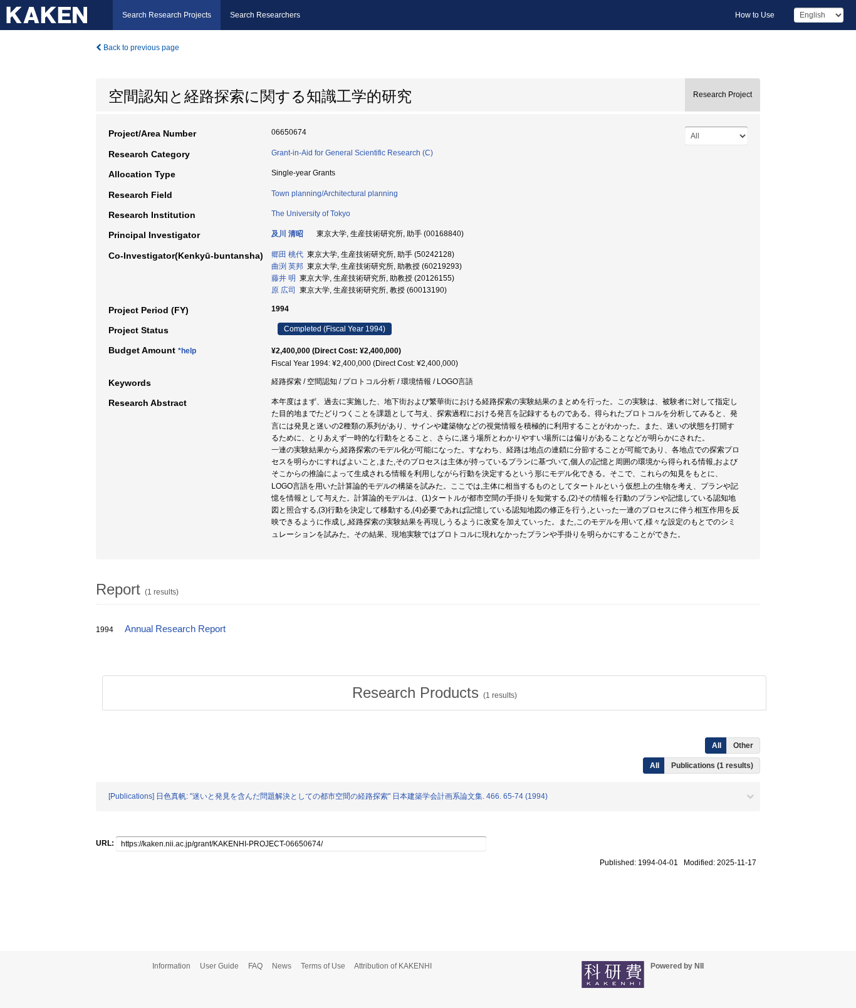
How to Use (755, 15)
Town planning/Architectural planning (334, 193)
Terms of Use (323, 966)
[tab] (434, 692)
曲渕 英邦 (287, 266)
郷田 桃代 (287, 254)
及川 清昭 (287, 233)
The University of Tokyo (310, 213)
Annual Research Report (175, 629)
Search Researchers (265, 15)
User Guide (219, 966)
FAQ (255, 966)
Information (171, 966)
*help (187, 350)
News (281, 966)
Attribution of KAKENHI (393, 966)
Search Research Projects (166, 15)
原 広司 (283, 290)
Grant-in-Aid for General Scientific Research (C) (352, 152)
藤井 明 (283, 278)
